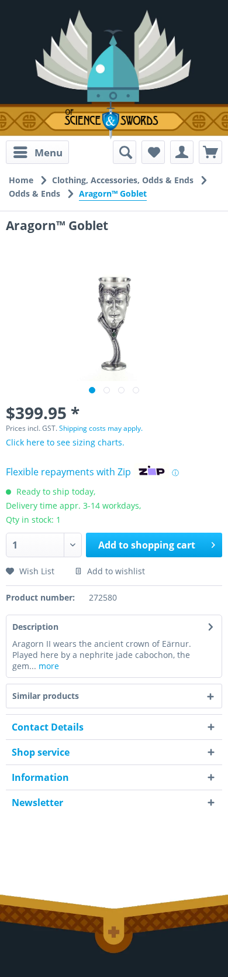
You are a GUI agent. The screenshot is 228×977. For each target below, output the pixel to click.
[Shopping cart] (210, 152)
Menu (48, 152)
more (47, 665)
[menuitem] (37, 152)
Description (35, 626)
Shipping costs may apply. (101, 428)
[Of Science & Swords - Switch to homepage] (114, 120)
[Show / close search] (124, 152)
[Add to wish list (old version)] (153, 152)
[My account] (182, 152)
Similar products (45, 695)
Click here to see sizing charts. (65, 442)
